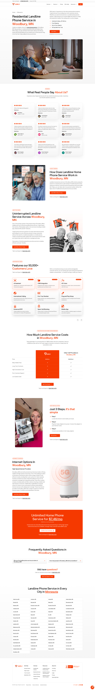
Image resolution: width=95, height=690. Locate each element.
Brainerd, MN (15, 605)
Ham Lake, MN (33, 617)
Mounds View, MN (52, 630)
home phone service (32, 27)
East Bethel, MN (69, 611)
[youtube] (82, 685)
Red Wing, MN (69, 636)
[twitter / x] (78, 685)
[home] (16, 4)
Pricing (61, 4)
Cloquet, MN (33, 608)
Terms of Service (35, 684)
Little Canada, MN (34, 624)
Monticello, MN (16, 630)
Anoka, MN (50, 599)
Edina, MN (33, 614)
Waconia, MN (51, 648)
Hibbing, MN (68, 617)
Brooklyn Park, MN (52, 605)
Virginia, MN (33, 648)
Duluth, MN (33, 611)
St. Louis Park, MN (16, 645)
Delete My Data (55, 677)
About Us (54, 670)
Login (80, 4)
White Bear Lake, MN (70, 648)
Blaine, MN (50, 602)
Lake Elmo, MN (69, 621)
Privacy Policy (28, 684)
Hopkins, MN (15, 621)
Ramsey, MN (50, 636)
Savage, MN (33, 642)
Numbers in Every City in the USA (46, 672)
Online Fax (35, 678)
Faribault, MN (68, 614)
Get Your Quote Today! (47, 576)
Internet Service (36, 674)
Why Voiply (67, 4)
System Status (27, 668)
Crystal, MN (15, 611)
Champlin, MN (16, 608)
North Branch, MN (34, 633)
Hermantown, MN (51, 617)
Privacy (53, 675)
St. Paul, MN (50, 645)
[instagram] (76, 685)
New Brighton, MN (69, 630)
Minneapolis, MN (51, 627)
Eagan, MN (50, 611)
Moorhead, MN (34, 630)
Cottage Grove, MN (70, 608)
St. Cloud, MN (68, 642)
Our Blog (54, 668)
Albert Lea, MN (16, 599)
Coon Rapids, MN (51, 608)
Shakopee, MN (51, 642)
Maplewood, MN (16, 627)
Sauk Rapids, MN (16, 642)
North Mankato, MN (52, 633)
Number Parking (36, 676)
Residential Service (35, 669)
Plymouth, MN (33, 636)
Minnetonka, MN (69, 627)
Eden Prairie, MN (16, 614)
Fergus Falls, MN (16, 617)
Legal (53, 673)
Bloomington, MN (69, 602)
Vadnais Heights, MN (17, 648)
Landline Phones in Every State (46, 669)
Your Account (27, 673)
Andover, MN (33, 599)
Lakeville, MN (16, 624)
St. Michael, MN (34, 645)
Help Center (26, 670)
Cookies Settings (43, 684)
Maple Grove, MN (69, 624)
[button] (49, 4)
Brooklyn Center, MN (35, 605)
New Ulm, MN (16, 633)
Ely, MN (49, 614)
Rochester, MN (51, 639)
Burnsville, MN (69, 605)
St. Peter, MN (68, 645)
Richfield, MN (16, 639)
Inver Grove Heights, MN (53, 621)
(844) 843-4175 (64, 197)
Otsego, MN (15, 636)
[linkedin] (80, 685)
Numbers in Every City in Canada (46, 676)
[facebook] (74, 685)
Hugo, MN (33, 621)
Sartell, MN (68, 639)
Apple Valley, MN (69, 599)
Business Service (36, 672)
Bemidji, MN (15, 602)
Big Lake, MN (33, 602)
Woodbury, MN (16, 652)
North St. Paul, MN (69, 633)
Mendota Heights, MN (35, 627)
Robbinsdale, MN (34, 639)
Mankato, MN (51, 624)
